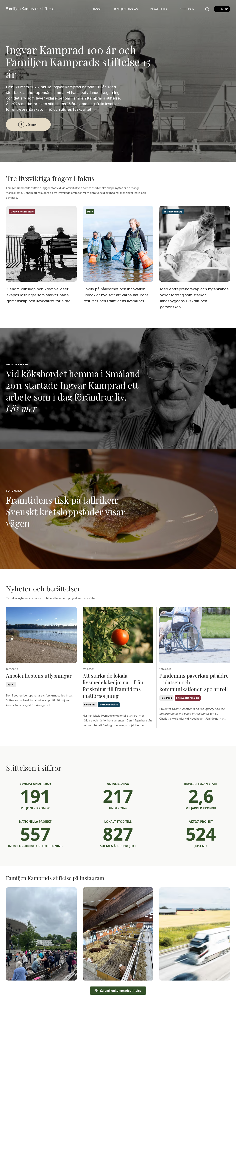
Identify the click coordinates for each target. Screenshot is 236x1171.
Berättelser (158, 9)
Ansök (97, 9)
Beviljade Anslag (126, 9)
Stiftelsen (187, 9)
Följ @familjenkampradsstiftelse (118, 990)
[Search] (207, 9)
